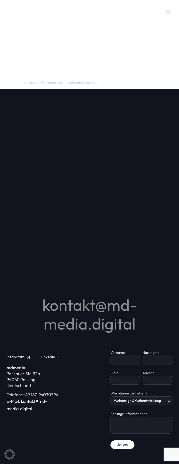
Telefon (148, 373)
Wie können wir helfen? (128, 393)
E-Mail (115, 373)
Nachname (151, 353)
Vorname (117, 353)
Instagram (15, 357)
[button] (168, 12)
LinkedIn (48, 357)
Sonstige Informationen (128, 414)
